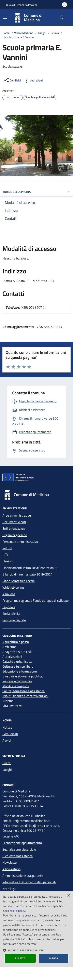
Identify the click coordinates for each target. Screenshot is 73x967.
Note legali (9, 888)
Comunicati (10, 733)
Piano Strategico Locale (18, 580)
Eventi (6, 763)
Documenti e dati (14, 521)
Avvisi (6, 740)
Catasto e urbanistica (17, 661)
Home (6, 33)
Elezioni (7, 561)
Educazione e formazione (19, 671)
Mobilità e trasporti (15, 686)
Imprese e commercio (17, 681)
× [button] (68, 895)
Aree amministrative (16, 515)
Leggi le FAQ (10, 836)
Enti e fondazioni (14, 528)
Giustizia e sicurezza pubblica (22, 676)
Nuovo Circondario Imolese (22, 5)
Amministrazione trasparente (22, 875)
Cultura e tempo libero (17, 666)
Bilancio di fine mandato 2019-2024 (27, 574)
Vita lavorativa (12, 705)
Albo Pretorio (11, 869)
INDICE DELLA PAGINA (17, 192)
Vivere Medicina (23, 33)
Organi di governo (14, 535)
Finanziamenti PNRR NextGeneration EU (30, 567)
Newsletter (10, 862)
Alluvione (8, 593)
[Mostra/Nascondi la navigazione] (4, 17)
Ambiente (9, 646)
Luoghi (42, 33)
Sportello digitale (14, 620)
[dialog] (36, 929)
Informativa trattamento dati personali (29, 882)
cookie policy (17, 910)
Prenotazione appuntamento (22, 842)
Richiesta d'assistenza (17, 855)
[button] (36, 950)
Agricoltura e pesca (15, 641)
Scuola (55, 33)
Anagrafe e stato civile (17, 651)
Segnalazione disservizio (19, 849)
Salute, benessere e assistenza (23, 690)
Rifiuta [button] (53, 958)
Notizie (7, 727)
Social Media (11, 613)
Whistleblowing (13, 587)
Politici (7, 548)
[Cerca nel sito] (62, 18)
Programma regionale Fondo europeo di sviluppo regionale (35, 603)
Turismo (7, 700)
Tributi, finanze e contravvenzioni (25, 695)
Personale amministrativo (20, 541)
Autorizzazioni (12, 656)
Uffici (6, 554)
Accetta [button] (20, 958)
